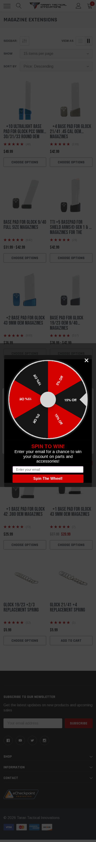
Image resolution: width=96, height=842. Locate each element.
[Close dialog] (86, 360)
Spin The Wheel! (47, 479)
